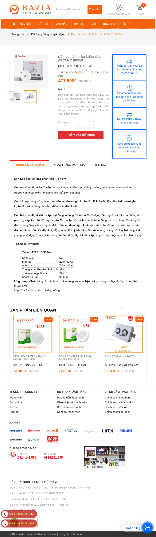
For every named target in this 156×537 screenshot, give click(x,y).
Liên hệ (14, 411)
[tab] (29, 164)
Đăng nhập (113, 14)
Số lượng (63, 121)
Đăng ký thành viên (68, 411)
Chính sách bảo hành (118, 411)
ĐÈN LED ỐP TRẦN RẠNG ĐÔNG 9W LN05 (75, 358)
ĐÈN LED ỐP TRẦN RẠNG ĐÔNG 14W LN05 (29, 358)
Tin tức (14, 407)
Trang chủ (16, 397)
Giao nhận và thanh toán (72, 402)
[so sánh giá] (78, 522)
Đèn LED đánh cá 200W (119, 356)
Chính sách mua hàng (118, 397)
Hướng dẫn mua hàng (70, 397)
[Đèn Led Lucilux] (30, 9)
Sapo (79, 534)
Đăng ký (125, 14)
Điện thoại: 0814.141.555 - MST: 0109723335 (37, 493)
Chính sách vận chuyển (119, 402)
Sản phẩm (16, 402)
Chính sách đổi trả (116, 407)
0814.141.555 (27, 457)
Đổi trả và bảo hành (69, 407)
